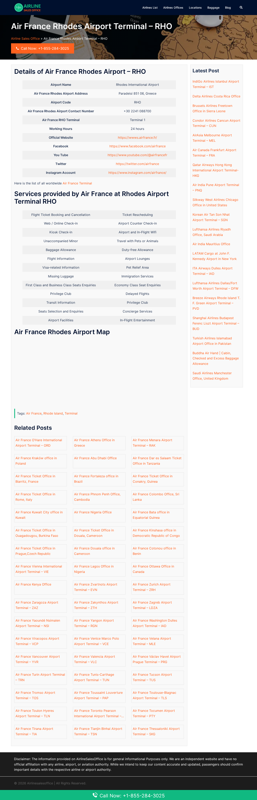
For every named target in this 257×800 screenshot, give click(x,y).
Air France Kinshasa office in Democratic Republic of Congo (156, 533)
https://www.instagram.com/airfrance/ (137, 173)
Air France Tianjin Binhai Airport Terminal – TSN (98, 731)
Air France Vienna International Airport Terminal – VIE (38, 569)
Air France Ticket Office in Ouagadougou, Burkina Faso (36, 533)
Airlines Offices (173, 7)
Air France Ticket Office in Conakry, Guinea (152, 478)
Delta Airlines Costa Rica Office (216, 96)
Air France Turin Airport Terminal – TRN (40, 677)
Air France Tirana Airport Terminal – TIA (34, 731)
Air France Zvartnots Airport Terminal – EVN (95, 587)
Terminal (71, 413)
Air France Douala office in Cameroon (94, 551)
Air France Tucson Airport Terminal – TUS (152, 677)
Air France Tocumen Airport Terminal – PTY (154, 713)
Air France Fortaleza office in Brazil (96, 478)
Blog (228, 7)
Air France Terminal (77, 183)
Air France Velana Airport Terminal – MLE (152, 641)
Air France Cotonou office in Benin (154, 551)
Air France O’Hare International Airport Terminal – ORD (38, 442)
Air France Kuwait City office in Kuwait (39, 515)
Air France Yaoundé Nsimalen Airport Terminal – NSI (37, 623)
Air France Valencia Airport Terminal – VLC (94, 659)
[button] (241, 7)
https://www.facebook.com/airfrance (137, 146)
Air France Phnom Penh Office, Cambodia (97, 497)
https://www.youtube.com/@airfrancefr (137, 155)
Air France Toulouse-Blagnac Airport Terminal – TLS (154, 695)
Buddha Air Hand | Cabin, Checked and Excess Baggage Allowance (216, 358)
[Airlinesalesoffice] (27, 7)
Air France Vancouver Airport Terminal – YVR (37, 659)
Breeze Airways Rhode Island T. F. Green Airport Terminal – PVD (216, 303)
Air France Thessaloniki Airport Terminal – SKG (156, 731)
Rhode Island (53, 413)
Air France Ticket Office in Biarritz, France (35, 478)
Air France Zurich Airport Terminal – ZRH (151, 587)
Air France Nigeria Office (93, 512)
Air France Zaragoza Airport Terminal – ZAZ (36, 605)
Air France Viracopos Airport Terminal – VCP (37, 641)
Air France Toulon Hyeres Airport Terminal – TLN (34, 713)
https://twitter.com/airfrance (137, 164)
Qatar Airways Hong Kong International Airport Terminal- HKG (216, 170)
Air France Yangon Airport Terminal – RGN (94, 623)
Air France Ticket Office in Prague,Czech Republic (35, 551)
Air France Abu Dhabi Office (95, 458)
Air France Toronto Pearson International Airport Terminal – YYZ (97, 714)
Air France (34, 413)
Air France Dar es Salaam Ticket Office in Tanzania (157, 460)
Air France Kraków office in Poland (36, 460)
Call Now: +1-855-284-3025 (44, 48)
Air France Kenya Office (33, 584)
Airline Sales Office (25, 38)
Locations (195, 7)
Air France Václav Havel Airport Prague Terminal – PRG (157, 659)
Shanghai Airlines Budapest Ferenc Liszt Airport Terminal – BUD (216, 323)
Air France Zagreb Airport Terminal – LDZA (152, 605)
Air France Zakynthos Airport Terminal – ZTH (96, 605)
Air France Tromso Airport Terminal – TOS (35, 695)
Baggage (213, 7)
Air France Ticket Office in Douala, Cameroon (94, 533)
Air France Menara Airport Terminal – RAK (152, 442)
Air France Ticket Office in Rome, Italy (35, 497)
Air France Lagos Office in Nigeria (94, 569)
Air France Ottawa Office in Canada (153, 569)
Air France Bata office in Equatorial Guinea (151, 515)
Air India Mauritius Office (211, 244)
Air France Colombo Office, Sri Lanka (156, 497)
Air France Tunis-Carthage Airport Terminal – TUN (94, 677)
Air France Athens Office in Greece (94, 442)
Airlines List (150, 7)
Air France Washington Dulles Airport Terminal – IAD (155, 623)
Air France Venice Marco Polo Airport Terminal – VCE (96, 641)
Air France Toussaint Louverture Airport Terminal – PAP (98, 695)
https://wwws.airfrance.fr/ (137, 138)
